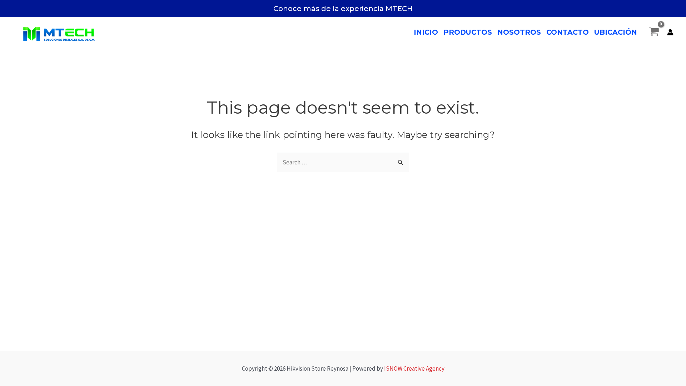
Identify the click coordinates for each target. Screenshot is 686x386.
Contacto (567, 32)
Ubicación (615, 32)
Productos (467, 32)
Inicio (426, 32)
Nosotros (519, 32)
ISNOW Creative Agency (414, 368)
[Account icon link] (670, 32)
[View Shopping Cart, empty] (654, 32)
